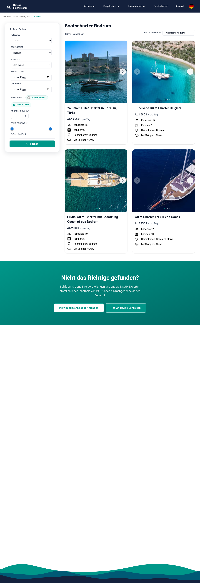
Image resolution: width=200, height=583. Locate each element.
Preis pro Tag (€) (19, 123)
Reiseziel (15, 35)
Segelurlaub (109, 6)
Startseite (6, 17)
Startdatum (17, 71)
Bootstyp (16, 59)
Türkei (29, 17)
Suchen (34, 143)
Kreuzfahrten (135, 6)
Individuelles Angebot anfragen (79, 307)
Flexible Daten (22, 105)
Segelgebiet (17, 47)
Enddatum (16, 84)
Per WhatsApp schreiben (126, 307)
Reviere (87, 6)
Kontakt (179, 6)
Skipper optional (38, 97)
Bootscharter (161, 6)
